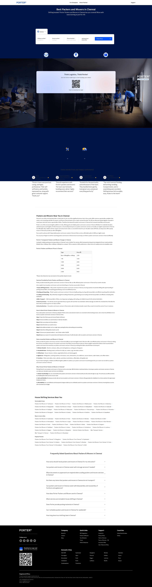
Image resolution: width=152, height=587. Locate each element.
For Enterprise (74, 2)
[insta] (27, 540)
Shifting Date (85, 38)
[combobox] (42, 40)
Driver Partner (83, 2)
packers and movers (81, 225)
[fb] (20, 540)
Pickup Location (41, 38)
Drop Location (55, 38)
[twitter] (24, 540)
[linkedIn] (31, 540)
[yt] (34, 540)
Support (133, 2)
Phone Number (70, 38)
